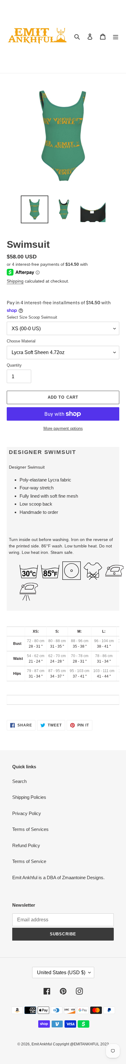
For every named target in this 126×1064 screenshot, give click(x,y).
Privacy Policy (26, 813)
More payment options (63, 428)
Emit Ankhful (42, 1044)
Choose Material (21, 341)
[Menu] (115, 36)
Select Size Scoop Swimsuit (32, 317)
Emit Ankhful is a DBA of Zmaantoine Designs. (58, 877)
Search (19, 781)
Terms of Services (30, 829)
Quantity (14, 365)
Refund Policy (26, 845)
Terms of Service (29, 861)
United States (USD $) (61, 972)
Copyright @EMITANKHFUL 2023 (81, 1044)
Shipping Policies (29, 797)
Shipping (15, 281)
